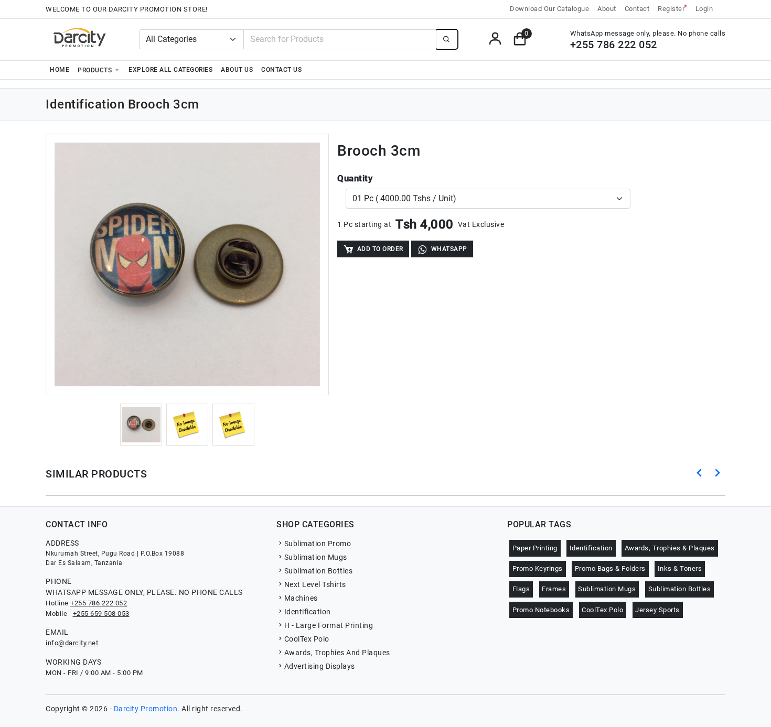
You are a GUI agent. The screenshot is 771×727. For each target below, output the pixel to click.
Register (672, 8)
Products (96, 70)
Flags (521, 589)
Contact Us (281, 69)
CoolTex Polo (306, 639)
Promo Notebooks (541, 610)
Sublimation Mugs (315, 557)
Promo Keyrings (537, 568)
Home (59, 69)
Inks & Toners (680, 568)
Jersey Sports (657, 610)
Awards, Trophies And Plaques (337, 652)
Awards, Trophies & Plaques (670, 548)
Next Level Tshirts (315, 584)
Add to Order (380, 249)
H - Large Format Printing (328, 625)
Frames (554, 589)
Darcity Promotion (146, 708)
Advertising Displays (319, 666)
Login (704, 9)
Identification (307, 611)
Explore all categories (170, 69)
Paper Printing (535, 548)
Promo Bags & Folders (610, 568)
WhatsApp (449, 249)
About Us (237, 69)
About (606, 9)
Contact (637, 9)
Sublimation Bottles (318, 571)
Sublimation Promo (317, 543)
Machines (301, 598)
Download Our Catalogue (549, 9)
